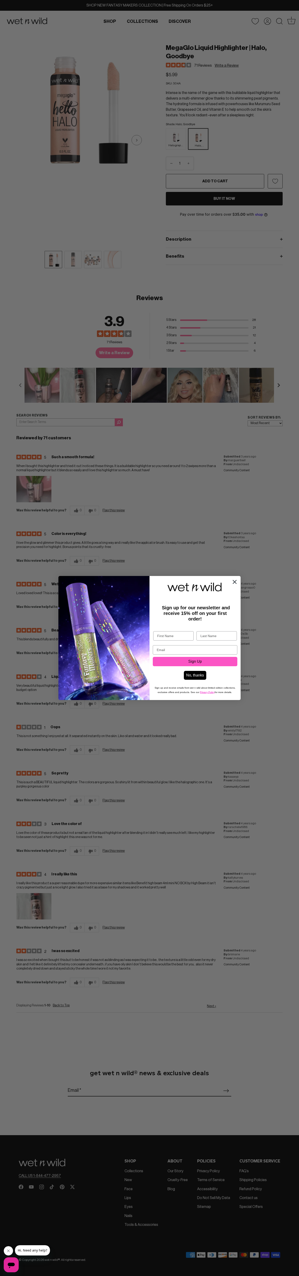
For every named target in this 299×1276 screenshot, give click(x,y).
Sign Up (195, 661)
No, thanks (195, 675)
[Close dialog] (235, 582)
